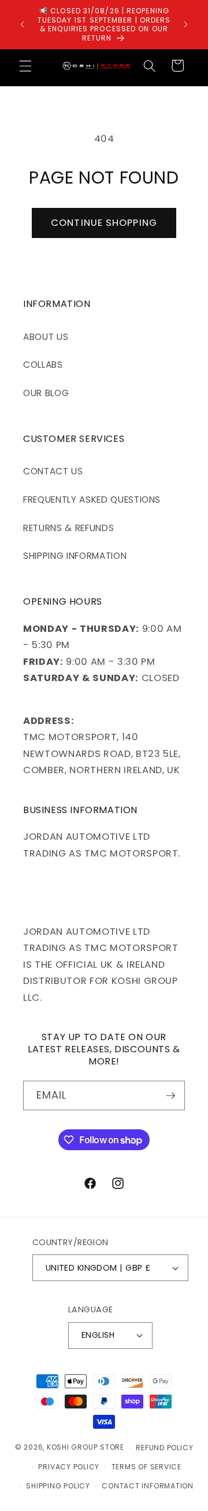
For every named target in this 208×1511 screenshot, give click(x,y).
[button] (25, 65)
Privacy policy (68, 1467)
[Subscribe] (170, 1096)
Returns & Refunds (68, 528)
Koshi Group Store (85, 1448)
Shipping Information (75, 556)
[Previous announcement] (22, 24)
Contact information (148, 1486)
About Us (45, 337)
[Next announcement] (186, 24)
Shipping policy (58, 1486)
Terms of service (146, 1467)
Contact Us (53, 471)
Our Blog (46, 393)
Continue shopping (104, 222)
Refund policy (164, 1448)
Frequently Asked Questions (92, 499)
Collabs (43, 364)
